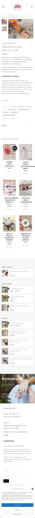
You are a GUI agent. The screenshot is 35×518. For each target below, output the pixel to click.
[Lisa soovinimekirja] (11, 171)
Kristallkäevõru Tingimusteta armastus (11, 200)
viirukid (5, 112)
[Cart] (3, 7)
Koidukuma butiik (24, 109)
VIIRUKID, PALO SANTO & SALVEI (16, 15)
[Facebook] (6, 118)
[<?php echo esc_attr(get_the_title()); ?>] (9, 171)
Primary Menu (31, 6)
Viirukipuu (14, 112)
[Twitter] (8, 118)
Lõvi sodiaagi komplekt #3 (17, 288)
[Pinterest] (11, 118)
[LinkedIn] (13, 118)
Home (3, 15)
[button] (32, 489)
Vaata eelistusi (17, 514)
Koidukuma (12, 109)
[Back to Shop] (31, 43)
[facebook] (4, 435)
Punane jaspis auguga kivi (9, 164)
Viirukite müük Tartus (9, 115)
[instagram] (7, 435)
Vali (7, 210)
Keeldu (17, 509)
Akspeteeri (17, 505)
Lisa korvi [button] (7, 171)
